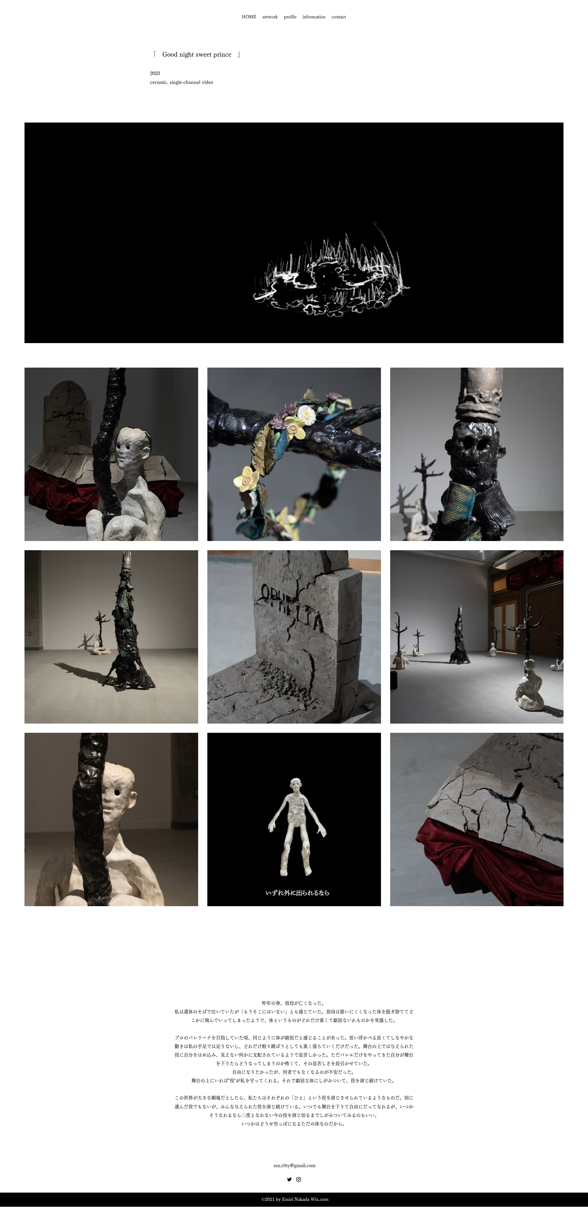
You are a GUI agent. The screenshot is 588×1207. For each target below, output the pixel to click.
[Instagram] (299, 1179)
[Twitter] (289, 1179)
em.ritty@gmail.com (294, 1165)
